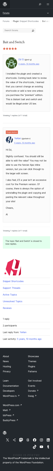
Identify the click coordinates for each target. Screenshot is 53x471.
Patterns (32, 371)
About (6, 356)
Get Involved (35, 380)
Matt (7, 410)
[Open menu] (48, 4)
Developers (9, 390)
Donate (33, 390)
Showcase (33, 356)
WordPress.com (12, 405)
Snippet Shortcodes (29, 21)
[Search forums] (33, 30)
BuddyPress (10, 420)
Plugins (31, 366)
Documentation (11, 385)
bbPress (8, 415)
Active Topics (10, 294)
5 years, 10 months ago (29, 64)
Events (31, 385)
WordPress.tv (11, 395)
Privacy (7, 371)
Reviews (7, 308)
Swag (32, 395)
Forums (6, 13)
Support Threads (11, 288)
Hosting (7, 366)
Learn (6, 380)
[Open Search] (40, 4)
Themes (32, 361)
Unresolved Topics (12, 301)
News (6, 361)
